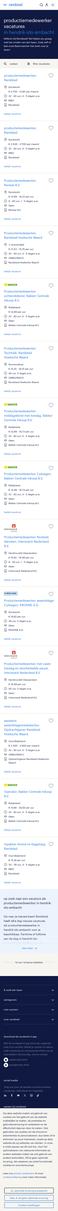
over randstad (11, 1019)
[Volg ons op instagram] (32, 1095)
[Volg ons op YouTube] (19, 1095)
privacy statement (24, 1173)
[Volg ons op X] (25, 1095)
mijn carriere (11, 1009)
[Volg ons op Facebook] (12, 1095)
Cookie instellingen (29, 1205)
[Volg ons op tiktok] (38, 1095)
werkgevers (10, 999)
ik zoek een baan (13, 989)
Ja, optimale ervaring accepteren (29, 1190)
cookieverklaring (12, 1177)
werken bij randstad (15, 1106)
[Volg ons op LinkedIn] (6, 1095)
